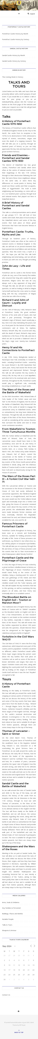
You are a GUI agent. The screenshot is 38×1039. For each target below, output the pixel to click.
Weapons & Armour (9, 930)
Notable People (8, 919)
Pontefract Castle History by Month (15, 34)
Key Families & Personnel (11, 908)
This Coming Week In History (12, 77)
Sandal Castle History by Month (13, 55)
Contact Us (6, 995)
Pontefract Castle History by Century (15, 39)
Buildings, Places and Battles (12, 914)
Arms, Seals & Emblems (10, 902)
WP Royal (22, 1025)
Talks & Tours (7, 925)
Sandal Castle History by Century (14, 61)
